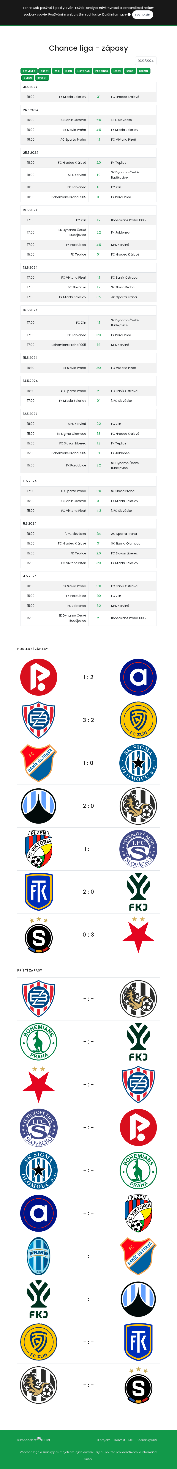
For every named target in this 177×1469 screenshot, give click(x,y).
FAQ (131, 1440)
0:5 (98, 297)
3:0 (98, 335)
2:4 (98, 534)
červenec (29, 71)
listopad (83, 71)
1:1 (99, 139)
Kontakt (119, 1440)
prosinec (101, 71)
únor (130, 71)
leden (117, 71)
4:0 (98, 130)
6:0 (98, 120)
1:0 (98, 175)
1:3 (98, 345)
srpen (45, 71)
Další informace (115, 14)
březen (143, 71)
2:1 (98, 391)
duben (28, 78)
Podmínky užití (147, 1440)
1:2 (98, 220)
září (57, 71)
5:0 (98, 586)
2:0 (98, 162)
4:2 (98, 510)
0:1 (98, 197)
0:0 (98, 491)
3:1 (98, 97)
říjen (68, 71)
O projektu (104, 1440)
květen (42, 78)
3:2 (99, 465)
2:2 (99, 232)
